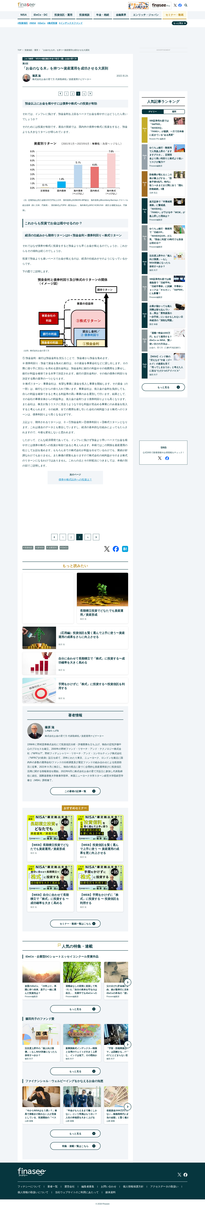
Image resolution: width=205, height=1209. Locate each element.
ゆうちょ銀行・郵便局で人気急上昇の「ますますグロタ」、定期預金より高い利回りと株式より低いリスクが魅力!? (166, 154)
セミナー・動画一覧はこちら (75, 923)
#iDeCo (41, 23)
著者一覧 (52, 1186)
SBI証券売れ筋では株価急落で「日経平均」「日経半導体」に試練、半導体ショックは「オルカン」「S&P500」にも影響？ (167, 286)
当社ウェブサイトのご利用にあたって (77, 1192)
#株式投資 (52, 23)
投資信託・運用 (63, 14)
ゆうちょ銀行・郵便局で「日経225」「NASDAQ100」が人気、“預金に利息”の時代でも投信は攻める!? (166, 235)
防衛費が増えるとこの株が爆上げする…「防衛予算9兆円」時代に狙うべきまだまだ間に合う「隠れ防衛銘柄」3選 (166, 181)
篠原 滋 (36, 75)
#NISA (32, 23)
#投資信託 (23, 23)
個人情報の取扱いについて (33, 1192)
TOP (19, 50)
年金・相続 (102, 14)
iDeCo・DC (41, 14)
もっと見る (75, 1009)
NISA (23, 14)
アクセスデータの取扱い (164, 1186)
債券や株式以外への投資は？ (75, 479)
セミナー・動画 (175, 14)
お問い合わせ (108, 1186)
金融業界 (121, 14)
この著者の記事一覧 (75, 791)
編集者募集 (87, 1186)
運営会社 (69, 1186)
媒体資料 (110, 1192)
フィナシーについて (29, 1186)
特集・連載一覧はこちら (75, 1146)
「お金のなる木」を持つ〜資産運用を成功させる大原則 (65, 50)
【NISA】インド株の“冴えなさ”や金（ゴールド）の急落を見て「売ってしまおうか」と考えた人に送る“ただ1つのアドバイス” (166, 363)
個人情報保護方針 (133, 1186)
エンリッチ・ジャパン (146, 14)
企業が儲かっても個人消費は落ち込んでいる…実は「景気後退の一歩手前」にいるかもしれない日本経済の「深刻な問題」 (166, 313)
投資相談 (84, 14)
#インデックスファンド (71, 23)
